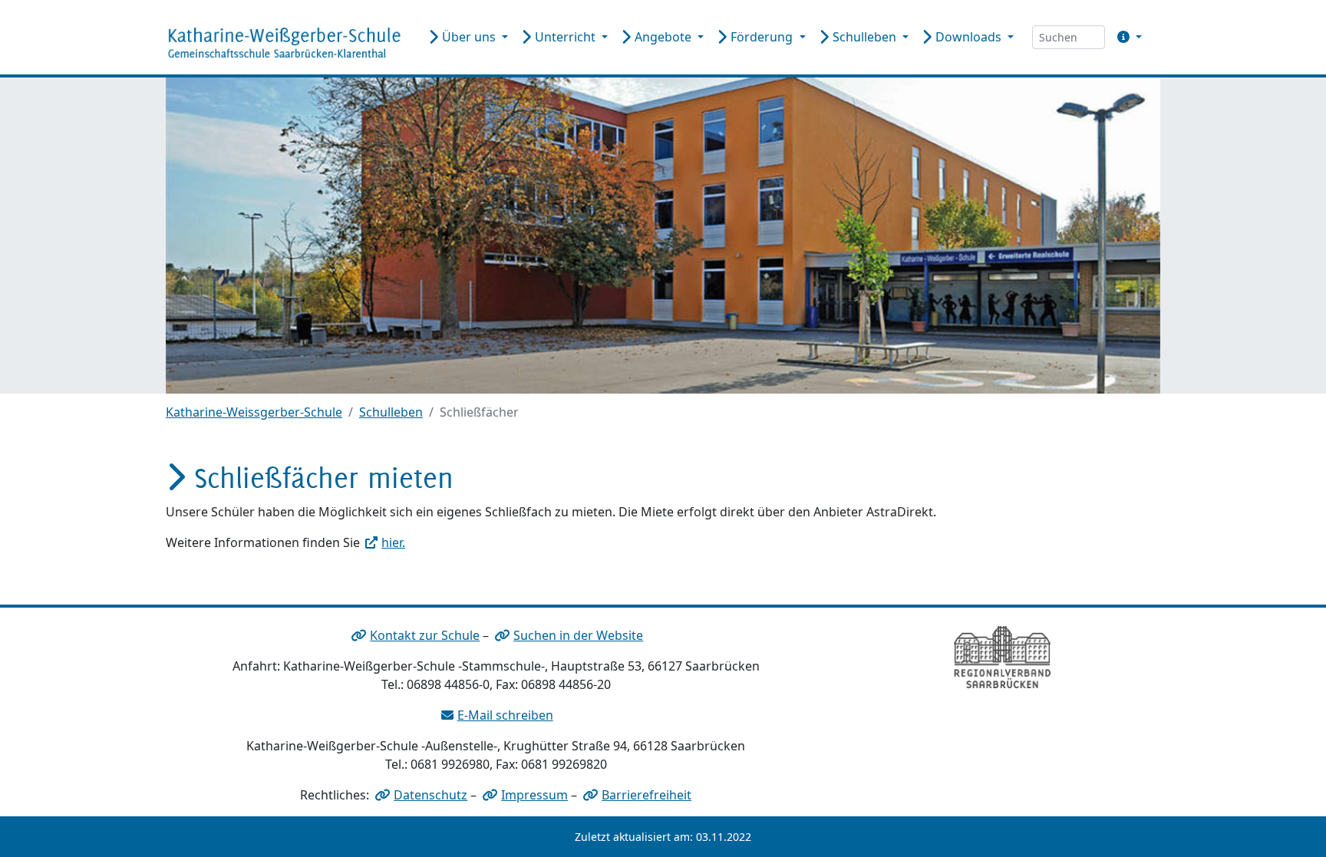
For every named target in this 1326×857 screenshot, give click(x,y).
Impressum (534, 794)
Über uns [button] (469, 36)
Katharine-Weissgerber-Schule (254, 412)
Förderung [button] (761, 36)
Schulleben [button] (864, 36)
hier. (393, 542)
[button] (1126, 36)
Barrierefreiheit (646, 794)
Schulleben (391, 412)
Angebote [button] (663, 36)
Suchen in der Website (578, 635)
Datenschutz (430, 794)
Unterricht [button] (565, 36)
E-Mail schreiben (505, 715)
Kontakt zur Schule (425, 635)
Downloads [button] (968, 36)
